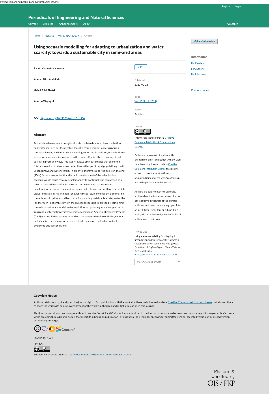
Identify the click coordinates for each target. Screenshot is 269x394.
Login (238, 6)
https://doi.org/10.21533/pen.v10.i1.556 (62, 118)
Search (234, 23)
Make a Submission (204, 41)
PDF (142, 67)
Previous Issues (200, 90)
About (87, 23)
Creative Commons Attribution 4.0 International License (154, 142)
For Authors (197, 68)
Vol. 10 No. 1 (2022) (69, 35)
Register (226, 6)
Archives (48, 23)
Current (33, 23)
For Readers (197, 63)
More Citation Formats (149, 261)
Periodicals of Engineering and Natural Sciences (76, 17)
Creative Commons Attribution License (190, 302)
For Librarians (198, 74)
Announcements (68, 23)
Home (37, 35)
